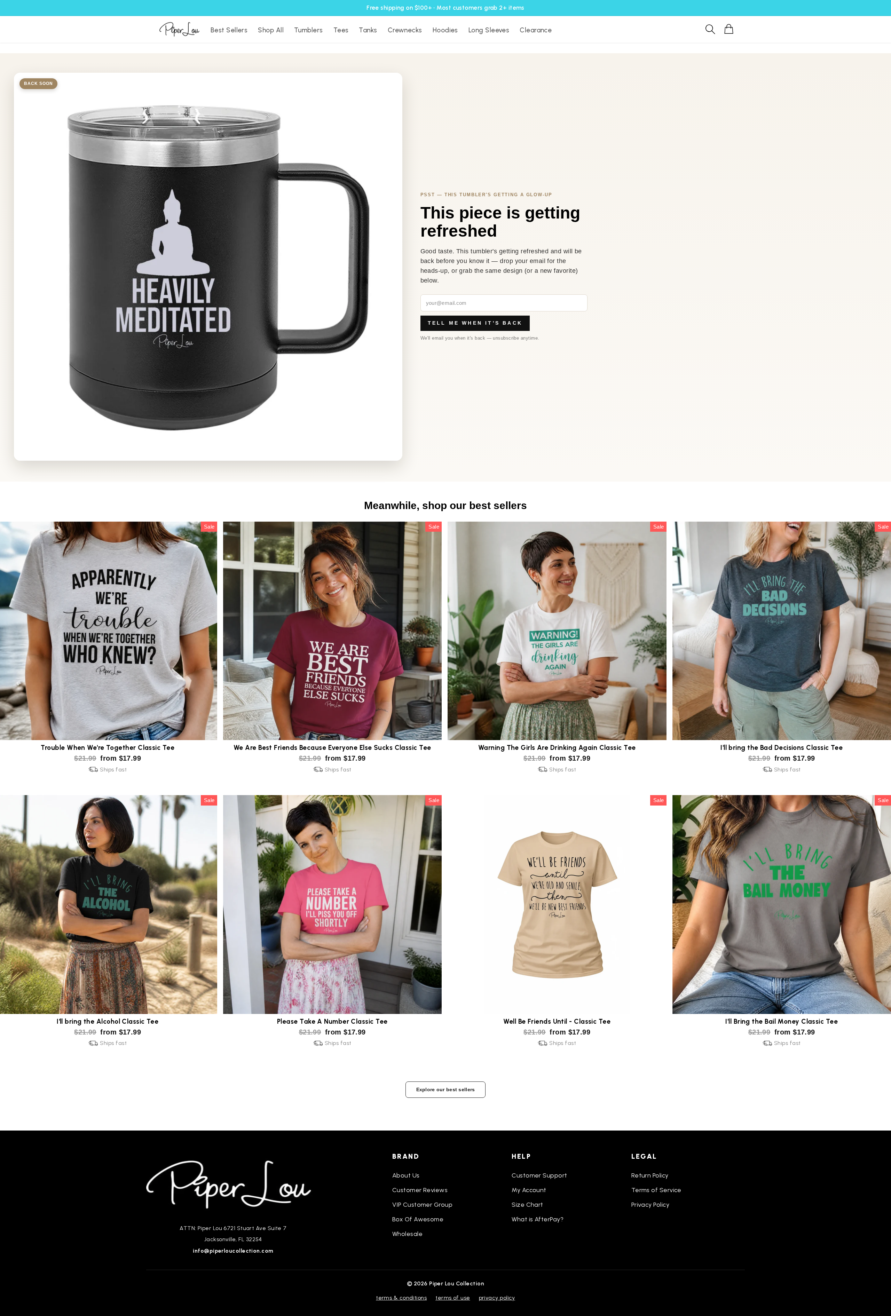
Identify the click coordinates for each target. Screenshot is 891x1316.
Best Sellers (229, 30)
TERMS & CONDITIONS (401, 1297)
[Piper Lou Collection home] (233, 1183)
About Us (406, 1175)
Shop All (271, 30)
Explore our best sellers (445, 1089)
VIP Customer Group (422, 1204)
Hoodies (445, 30)
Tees (341, 30)
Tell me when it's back (475, 323)
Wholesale (407, 1234)
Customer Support (539, 1175)
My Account (529, 1190)
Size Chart (527, 1204)
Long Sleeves (488, 30)
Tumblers (308, 30)
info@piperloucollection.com (233, 1250)
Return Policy (650, 1175)
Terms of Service (656, 1190)
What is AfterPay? (537, 1219)
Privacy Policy (650, 1204)
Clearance (536, 30)
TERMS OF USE (452, 1297)
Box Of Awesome (417, 1219)
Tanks (368, 30)
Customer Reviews (420, 1190)
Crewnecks (405, 30)
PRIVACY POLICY (497, 1297)
